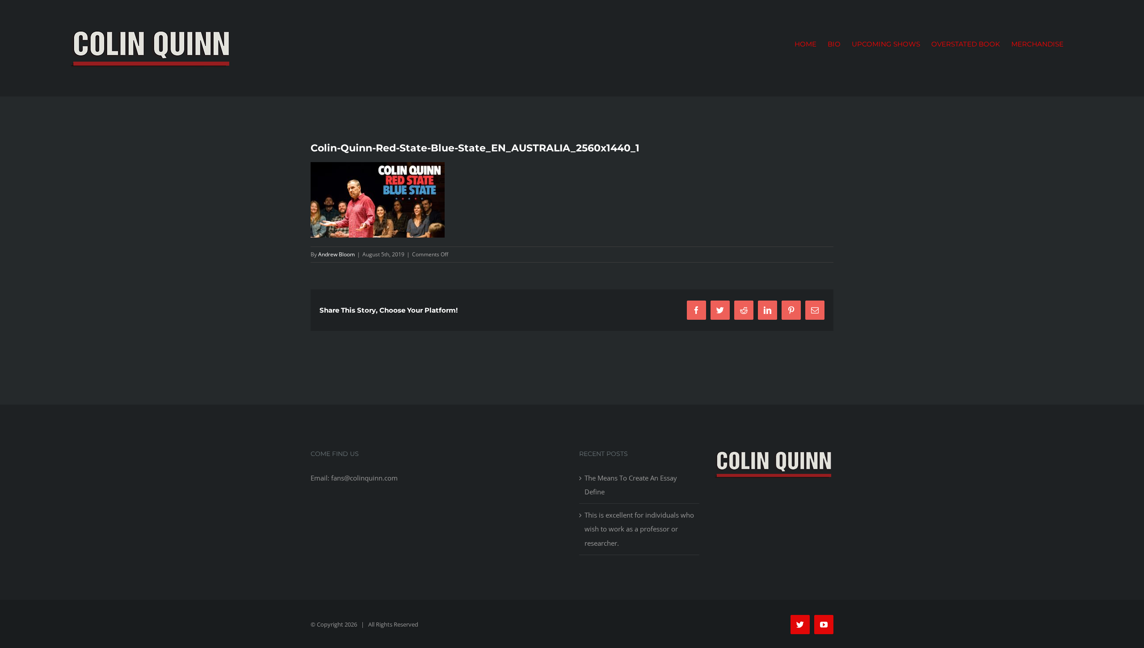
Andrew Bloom (336, 254)
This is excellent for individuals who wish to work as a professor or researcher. (639, 528)
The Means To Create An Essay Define (631, 484)
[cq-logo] (774, 452)
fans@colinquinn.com (364, 477)
